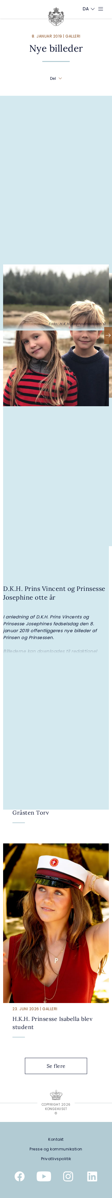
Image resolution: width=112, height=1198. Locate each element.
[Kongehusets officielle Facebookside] (19, 1177)
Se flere (56, 1066)
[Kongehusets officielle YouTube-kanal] (43, 1177)
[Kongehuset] (56, 16)
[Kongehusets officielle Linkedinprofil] (92, 1177)
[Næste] (108, 335)
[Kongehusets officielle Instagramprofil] (68, 1177)
